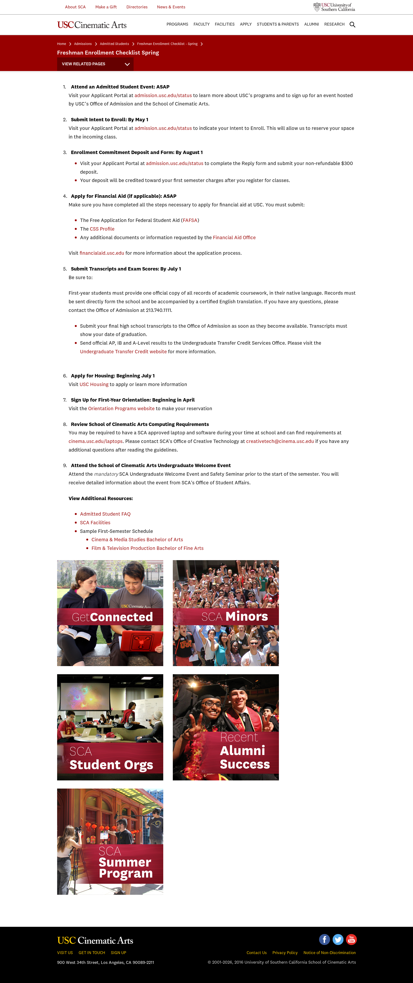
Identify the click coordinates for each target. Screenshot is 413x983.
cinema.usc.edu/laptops (96, 441)
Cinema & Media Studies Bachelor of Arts (137, 539)
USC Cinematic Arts (95, 940)
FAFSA (190, 220)
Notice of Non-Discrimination (330, 953)
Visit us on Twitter (337, 939)
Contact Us (257, 953)
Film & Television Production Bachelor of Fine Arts (148, 548)
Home (61, 44)
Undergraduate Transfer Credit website (123, 351)
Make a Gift (106, 7)
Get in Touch (92, 953)
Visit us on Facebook (324, 939)
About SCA (72, 7)
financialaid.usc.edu (102, 253)
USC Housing (94, 384)
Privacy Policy (285, 953)
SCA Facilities (95, 522)
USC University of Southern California (334, 7)
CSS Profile (102, 229)
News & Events (171, 7)
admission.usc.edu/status (163, 95)
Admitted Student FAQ (105, 514)
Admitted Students (114, 44)
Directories (136, 7)
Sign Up (118, 953)
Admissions (83, 44)
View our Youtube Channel (351, 939)
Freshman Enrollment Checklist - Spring (167, 44)
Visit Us (65, 953)
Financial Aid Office (234, 237)
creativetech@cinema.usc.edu (280, 441)
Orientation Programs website (121, 408)
